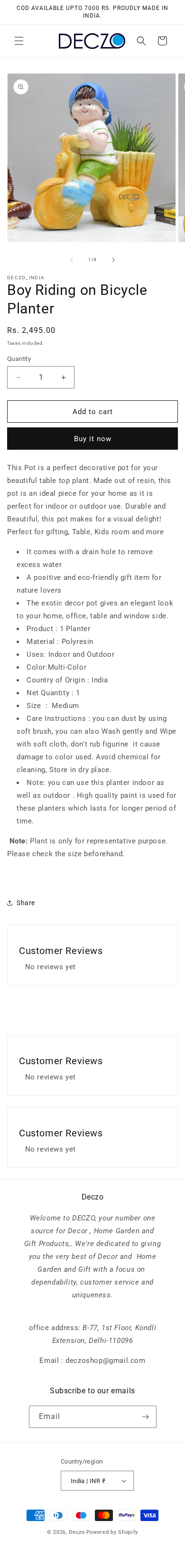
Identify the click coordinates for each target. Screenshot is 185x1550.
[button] (19, 40)
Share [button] (26, 903)
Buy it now (92, 439)
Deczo (77, 1532)
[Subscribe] (145, 1417)
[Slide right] (113, 259)
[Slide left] (71, 259)
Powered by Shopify (112, 1532)
